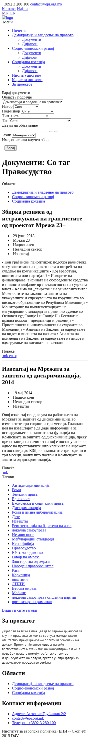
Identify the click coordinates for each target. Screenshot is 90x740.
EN (13, 13)
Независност (23, 534)
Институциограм (26, 75)
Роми (16, 490)
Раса (16, 570)
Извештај (20, 521)
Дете (16, 517)
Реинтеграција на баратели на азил (42, 526)
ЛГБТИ (18, 584)
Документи (31, 39)
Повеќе (8, 351)
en (10, 356)
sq (15, 356)
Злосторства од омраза (31, 561)
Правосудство (24, 548)
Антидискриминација (31, 485)
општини (20, 579)
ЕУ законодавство (27, 552)
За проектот (22, 84)
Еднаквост (21, 499)
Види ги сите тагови (19, 610)
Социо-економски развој (33, 48)
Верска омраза (24, 588)
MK (5, 13)
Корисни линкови (27, 80)
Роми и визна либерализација (37, 512)
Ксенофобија (23, 543)
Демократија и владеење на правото (43, 35)
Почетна (19, 30)
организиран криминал (32, 602)
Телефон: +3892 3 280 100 (34, 723)
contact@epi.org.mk (46, 4)
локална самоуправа (29, 530)
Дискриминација (26, 508)
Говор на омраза (26, 557)
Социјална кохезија (28, 62)
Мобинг (19, 593)
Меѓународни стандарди (33, 539)
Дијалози (30, 44)
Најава (22, 8)
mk (5, 356)
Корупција (21, 575)
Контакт (9, 8)
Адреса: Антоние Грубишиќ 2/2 (39, 714)
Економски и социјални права (38, 503)
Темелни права (25, 494)
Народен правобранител (33, 566)
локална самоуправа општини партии (44, 597)
